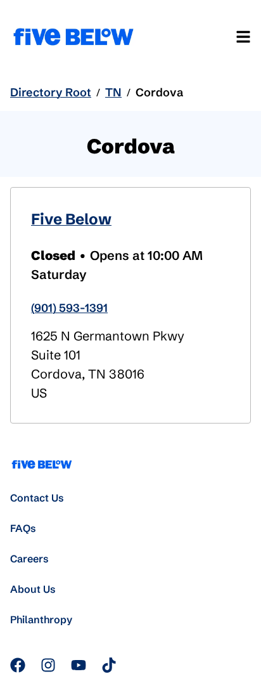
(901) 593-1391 (69, 308)
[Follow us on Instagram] (48, 665)
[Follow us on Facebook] (17, 665)
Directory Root (50, 92)
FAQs (23, 528)
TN (113, 92)
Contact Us (37, 497)
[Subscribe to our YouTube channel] (78, 665)
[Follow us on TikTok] (109, 665)
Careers (29, 558)
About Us (33, 589)
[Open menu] (243, 36)
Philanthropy (41, 619)
